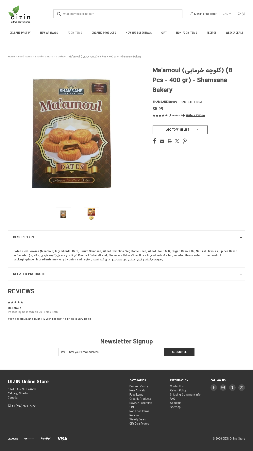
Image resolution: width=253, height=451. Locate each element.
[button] (193, 115)
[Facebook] (155, 141)
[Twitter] (177, 141)
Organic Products (104, 32)
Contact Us (177, 386)
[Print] (170, 141)
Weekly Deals (234, 32)
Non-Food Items (186, 32)
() (243, 13)
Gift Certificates (139, 423)
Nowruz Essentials (139, 32)
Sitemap (175, 407)
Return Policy (178, 390)
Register (211, 13)
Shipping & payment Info (185, 394)
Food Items (74, 32)
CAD (226, 13)
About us (175, 402)
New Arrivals (49, 32)
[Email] (162, 141)
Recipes (211, 32)
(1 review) (175, 115)
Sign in (198, 13)
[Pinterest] (185, 141)
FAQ (172, 398)
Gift (164, 32)
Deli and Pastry (20, 32)
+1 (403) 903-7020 (24, 406)
